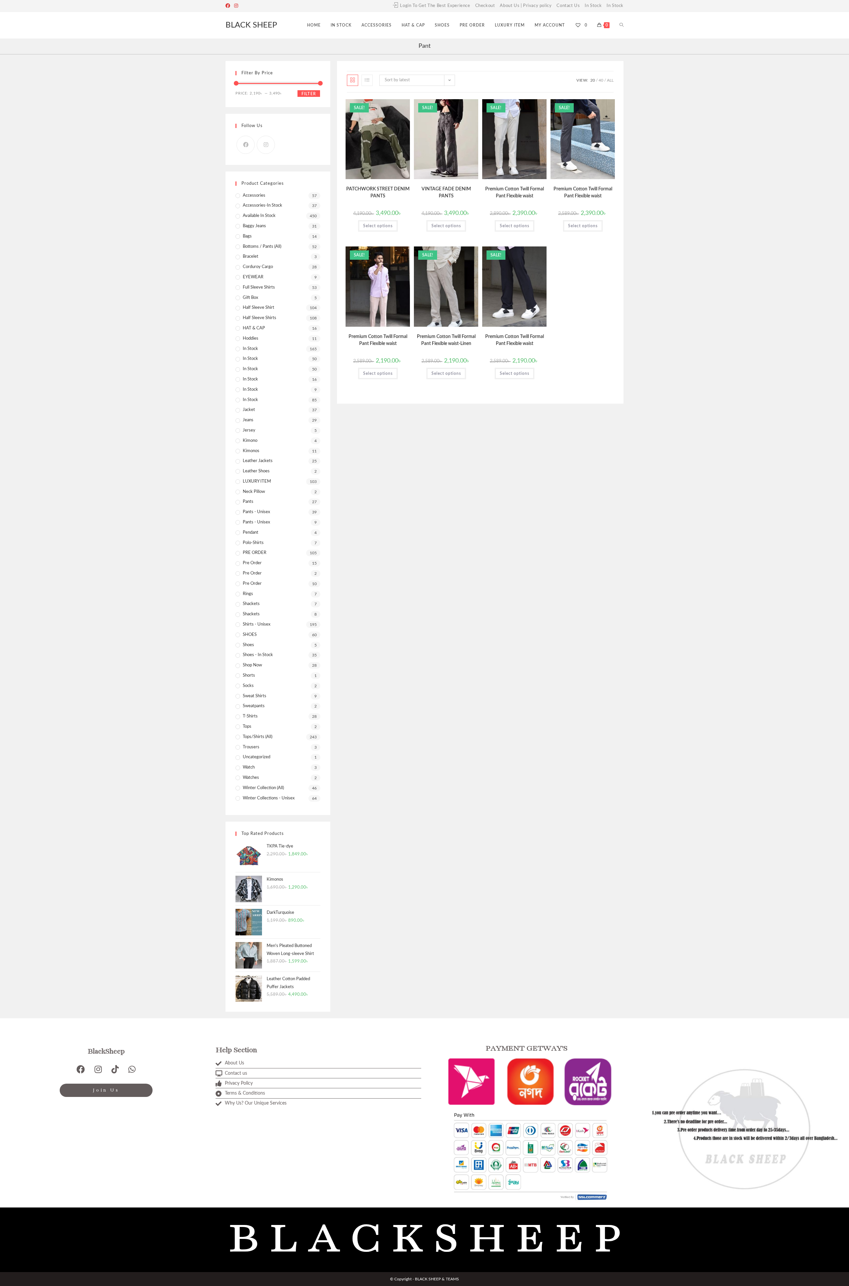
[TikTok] (115, 1069)
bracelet (250, 256)
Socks (248, 686)
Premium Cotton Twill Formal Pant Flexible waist (514, 192)
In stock (250, 349)
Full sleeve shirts (259, 287)
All (610, 80)
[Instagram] (236, 6)
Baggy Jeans (254, 226)
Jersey (249, 430)
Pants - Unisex (256, 512)
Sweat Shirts (254, 696)
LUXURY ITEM (257, 481)
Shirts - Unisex (256, 624)
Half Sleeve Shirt (258, 307)
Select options (378, 226)
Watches (251, 778)
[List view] (367, 80)
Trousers (251, 747)
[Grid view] (352, 80)
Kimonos (251, 451)
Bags (247, 236)
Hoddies (250, 338)
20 (592, 80)
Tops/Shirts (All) (257, 737)
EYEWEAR (253, 277)
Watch (249, 767)
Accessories (254, 195)
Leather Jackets (258, 461)
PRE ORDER (254, 553)
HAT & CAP (254, 328)
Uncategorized (256, 757)
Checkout (485, 6)
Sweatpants (254, 706)
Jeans (248, 420)
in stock (250, 400)
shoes (248, 645)
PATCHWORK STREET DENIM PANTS (378, 192)
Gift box (250, 298)
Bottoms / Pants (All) (262, 246)
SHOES (250, 635)
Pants (248, 502)
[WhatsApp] (132, 1069)
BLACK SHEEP (251, 25)
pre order (252, 563)
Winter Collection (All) (263, 788)
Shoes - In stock (258, 655)
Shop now (252, 665)
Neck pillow (254, 492)
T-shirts (250, 716)
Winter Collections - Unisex (268, 798)
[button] (389, 106)
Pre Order (252, 573)
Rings (248, 594)
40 (601, 80)
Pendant (250, 532)
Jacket (249, 410)
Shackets (251, 614)
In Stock (593, 6)
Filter (308, 94)
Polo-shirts (253, 543)
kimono (250, 441)
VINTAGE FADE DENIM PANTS (446, 192)
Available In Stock (259, 216)
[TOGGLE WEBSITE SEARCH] (621, 25)
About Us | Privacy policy (526, 6)
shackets (251, 604)
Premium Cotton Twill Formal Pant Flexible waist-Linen (446, 340)
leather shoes (256, 471)
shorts (249, 675)
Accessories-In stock (262, 205)
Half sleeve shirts (259, 318)
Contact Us (568, 6)
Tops (247, 726)
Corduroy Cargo (258, 267)
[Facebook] (229, 6)
